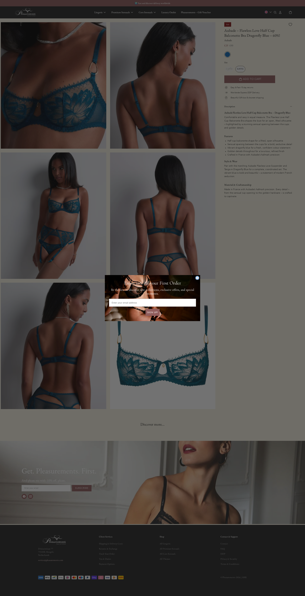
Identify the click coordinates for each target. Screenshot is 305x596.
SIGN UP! (152, 312)
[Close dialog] (197, 277)
